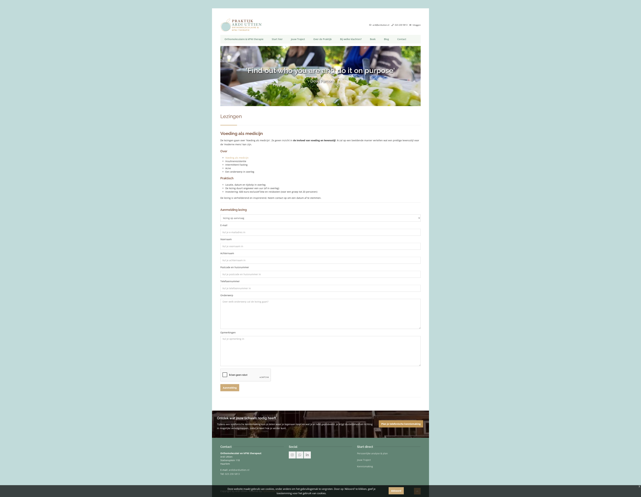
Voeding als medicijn (237, 157)
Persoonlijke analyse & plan (372, 453)
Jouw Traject (298, 39)
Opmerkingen (228, 332)
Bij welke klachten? (351, 39)
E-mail (223, 225)
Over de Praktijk (322, 39)
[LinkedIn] (307, 454)
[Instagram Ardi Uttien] (292, 454)
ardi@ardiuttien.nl (239, 469)
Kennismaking (365, 466)
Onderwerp (226, 295)
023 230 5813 (232, 473)
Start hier (277, 39)
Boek (373, 39)
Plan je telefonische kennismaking (401, 423)
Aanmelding (230, 387)
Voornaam (226, 239)
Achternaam (227, 253)
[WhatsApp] (299, 454)
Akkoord (396, 490)
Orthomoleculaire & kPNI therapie (244, 39)
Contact (401, 39)
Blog (386, 39)
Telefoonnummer (230, 281)
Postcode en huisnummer (234, 267)
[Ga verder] (320, 101)
